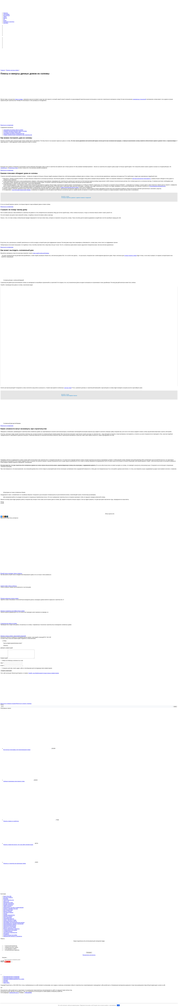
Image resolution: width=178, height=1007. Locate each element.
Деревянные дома (8, 902)
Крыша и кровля (7, 911)
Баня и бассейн (7, 896)
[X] (5, 516)
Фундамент (6, 933)
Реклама (5, 980)
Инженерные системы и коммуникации (13, 907)
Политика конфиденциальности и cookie (13, 979)
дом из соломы (19, 99)
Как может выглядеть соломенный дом (13, 133)
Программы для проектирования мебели (13, 922)
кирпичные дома (13, 168)
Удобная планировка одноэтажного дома (14, 781)
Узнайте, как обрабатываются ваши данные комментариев (43, 673)
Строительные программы (10, 930)
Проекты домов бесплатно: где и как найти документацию (18, 844)
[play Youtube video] (89, 336)
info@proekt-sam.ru (14, 992)
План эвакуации (7, 917)
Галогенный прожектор (11, 945)
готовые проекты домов (130, 255)
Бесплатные (6, 15)
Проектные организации (9, 926)
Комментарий (4, 658)
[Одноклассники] (3, 516)
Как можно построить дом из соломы (13, 129)
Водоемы (5, 898)
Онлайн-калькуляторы (9, 915)
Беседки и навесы (8, 897)
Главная (3, 70)
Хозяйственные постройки (10, 935)
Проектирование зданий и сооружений (13, 923)
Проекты (5, 13)
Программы (6, 14)
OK (118, 1005)
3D (4, 19)
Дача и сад (6, 901)
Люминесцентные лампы (11, 947)
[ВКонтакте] (1, 516)
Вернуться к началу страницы (23, 703)
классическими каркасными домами (21, 189)
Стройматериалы (7, 931)
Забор (5, 16)
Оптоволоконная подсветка (12, 950)
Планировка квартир (8, 918)
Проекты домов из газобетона (11, 821)
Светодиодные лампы (11, 948)
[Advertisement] (89, 59)
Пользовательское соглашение (11, 976)
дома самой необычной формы (41, 253)
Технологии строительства (10, 932)
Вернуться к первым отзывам (8, 703)
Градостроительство (8, 900)
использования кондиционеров (157, 186)
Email (2, 665)
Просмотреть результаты (89, 955)
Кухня (4, 20)
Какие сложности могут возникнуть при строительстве (17, 134)
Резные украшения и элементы (11, 928)
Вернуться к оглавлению (7, 125)
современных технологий (139, 99)
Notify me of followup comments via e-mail (12, 660)
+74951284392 (28, 992)
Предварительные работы (10, 921)
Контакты (5, 23)
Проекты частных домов (9, 927)
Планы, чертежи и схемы (9, 920)
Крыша (5, 18)
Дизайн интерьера (8, 905)
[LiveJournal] (7, 516)
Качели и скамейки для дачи (10, 908)
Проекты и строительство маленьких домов (14, 863)
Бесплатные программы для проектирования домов (16, 749)
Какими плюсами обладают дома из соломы (15, 131)
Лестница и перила (8, 912)
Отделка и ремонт (7, 916)
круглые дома (67, 387)
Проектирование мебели (9, 925)
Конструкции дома (8, 910)
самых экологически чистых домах (70, 187)
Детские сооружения (8, 903)
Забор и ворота (7, 906)
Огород (5, 913)
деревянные (4, 168)
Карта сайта (6, 982)
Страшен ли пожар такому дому (12, 132)
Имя (2, 663)
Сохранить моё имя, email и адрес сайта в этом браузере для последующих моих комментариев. (27, 668)
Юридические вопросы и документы (12, 936)
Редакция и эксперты (8, 21)
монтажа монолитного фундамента (141, 178)
